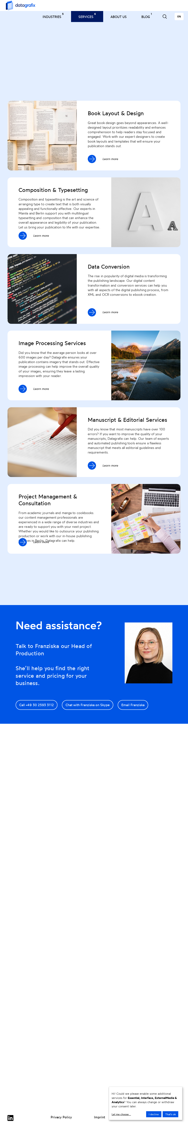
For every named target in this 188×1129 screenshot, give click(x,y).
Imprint (99, 1117)
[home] (18, 5)
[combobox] (179, 16)
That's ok (170, 1114)
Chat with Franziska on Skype (88, 705)
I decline (154, 1114)
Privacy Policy (61, 1117)
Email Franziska (132, 705)
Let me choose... (121, 1114)
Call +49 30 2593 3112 (36, 705)
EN (179, 16)
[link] (10, 1118)
